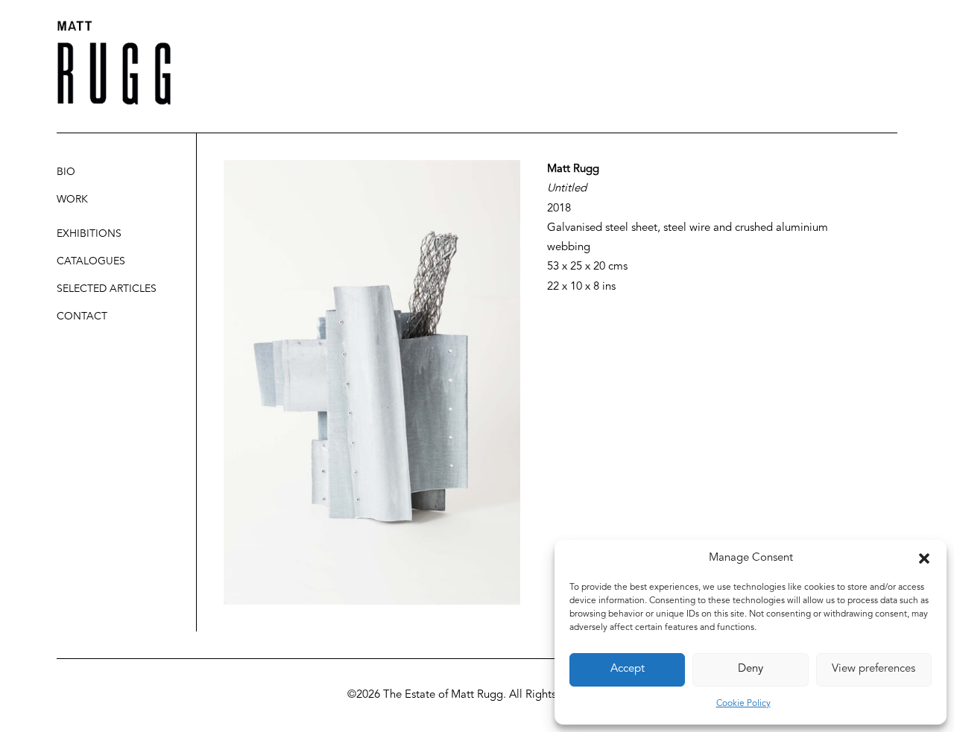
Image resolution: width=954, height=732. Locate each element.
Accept (627, 669)
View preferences (873, 669)
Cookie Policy (743, 703)
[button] (924, 558)
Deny (750, 669)
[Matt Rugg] (114, 63)
